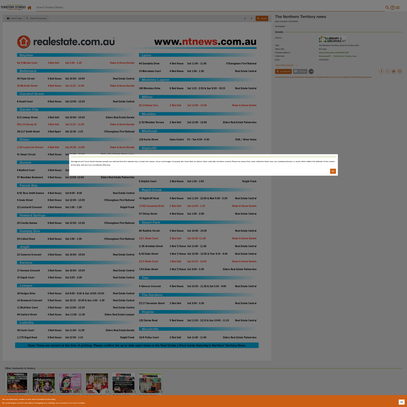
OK (333, 171)
